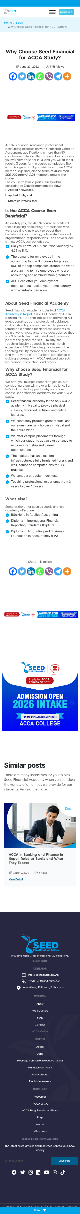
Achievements (40, 1074)
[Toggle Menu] (52, 12)
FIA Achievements (40, 1081)
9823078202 (52, 981)
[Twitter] (22, 76)
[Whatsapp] (40, 76)
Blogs (19, 22)
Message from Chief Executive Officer (40, 1060)
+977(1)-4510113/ (37, 981)
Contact (40, 1024)
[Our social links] (14, 1173)
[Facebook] (13, 76)
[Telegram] (58, 76)
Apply (40, 1004)
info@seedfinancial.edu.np (43, 975)
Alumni (40, 1124)
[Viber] (49, 76)
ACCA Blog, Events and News (40, 1110)
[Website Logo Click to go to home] (10, 10)
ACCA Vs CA (40, 1104)
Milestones (40, 1131)
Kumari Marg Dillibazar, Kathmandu (43, 987)
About (40, 1047)
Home (8, 22)
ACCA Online (40, 1031)
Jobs (40, 1054)
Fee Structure (40, 1011)
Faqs (40, 1017)
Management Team (40, 1067)
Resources (40, 1097)
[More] (67, 76)
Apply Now (66, 12)
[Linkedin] (31, 76)
